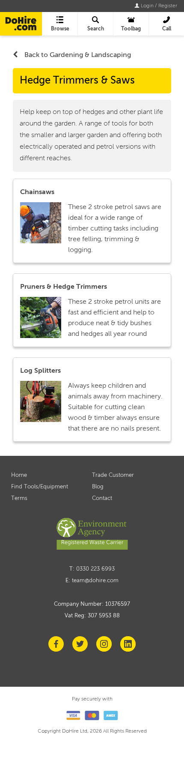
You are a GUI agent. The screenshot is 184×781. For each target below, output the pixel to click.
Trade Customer (113, 475)
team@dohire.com (95, 581)
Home (19, 475)
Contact (102, 498)
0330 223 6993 (95, 569)
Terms (19, 498)
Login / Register (158, 6)
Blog (98, 487)
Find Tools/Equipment (39, 487)
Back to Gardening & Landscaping (77, 55)
